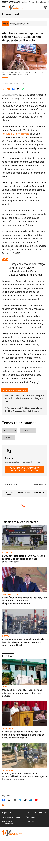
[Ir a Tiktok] (26, 799)
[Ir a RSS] (4, 804)
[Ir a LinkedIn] (31, 799)
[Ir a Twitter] (9, 799)
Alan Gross (10, 430)
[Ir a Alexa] (42, 799)
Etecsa (31, 2)
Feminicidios (41, 2)
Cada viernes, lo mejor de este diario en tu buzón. (24, 469)
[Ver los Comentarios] (8, 89)
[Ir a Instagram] (15, 799)
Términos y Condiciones (7, 822)
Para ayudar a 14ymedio (19, 24)
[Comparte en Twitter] (18, 89)
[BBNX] (12, 833)
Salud (24, 2)
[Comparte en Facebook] (13, 89)
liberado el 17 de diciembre (15, 134)
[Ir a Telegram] (20, 799)
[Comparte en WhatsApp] (23, 89)
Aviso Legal (31, 817)
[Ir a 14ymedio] (15, 7)
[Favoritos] (3, 89)
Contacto (30, 821)
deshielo (8, 438)
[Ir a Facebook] (4, 799)
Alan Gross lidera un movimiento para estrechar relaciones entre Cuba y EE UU (24, 398)
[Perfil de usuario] (45, 7)
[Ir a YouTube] (37, 799)
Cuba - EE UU (28, 430)
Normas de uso (40, 484)
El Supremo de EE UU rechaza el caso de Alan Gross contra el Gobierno (24, 409)
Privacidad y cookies (11, 817)
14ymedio (6, 812)
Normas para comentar (36, 812)
